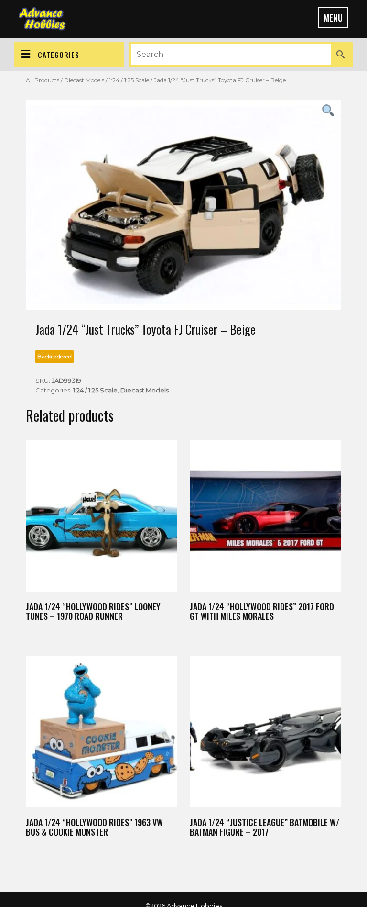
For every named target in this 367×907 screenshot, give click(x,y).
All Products (42, 80)
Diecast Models (84, 80)
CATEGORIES (58, 54)
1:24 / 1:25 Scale (129, 80)
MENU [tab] (333, 17)
